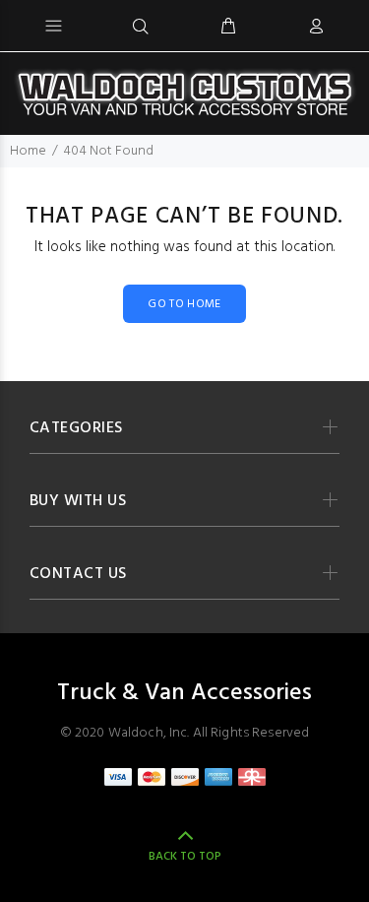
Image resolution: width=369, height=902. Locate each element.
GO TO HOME (184, 304)
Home (28, 151)
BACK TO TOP (185, 857)
